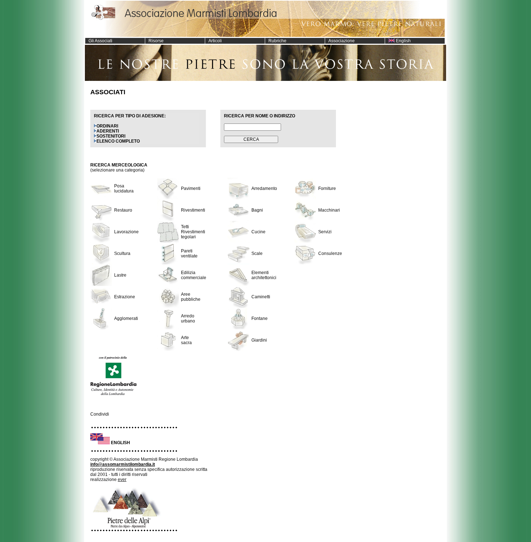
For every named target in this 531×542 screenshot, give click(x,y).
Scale (257, 253)
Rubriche (275, 40)
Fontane (259, 318)
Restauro (123, 210)
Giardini (259, 340)
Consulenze (330, 253)
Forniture (327, 188)
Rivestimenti (193, 210)
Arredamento (264, 188)
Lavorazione (126, 231)
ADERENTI (107, 131)
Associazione (340, 40)
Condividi (99, 414)
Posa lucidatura (124, 188)
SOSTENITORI (110, 136)
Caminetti (260, 296)
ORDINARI (107, 126)
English (403, 40)
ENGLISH (120, 442)
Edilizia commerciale (193, 275)
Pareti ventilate (189, 253)
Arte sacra (186, 340)
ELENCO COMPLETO (118, 141)
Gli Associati (98, 40)
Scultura (122, 253)
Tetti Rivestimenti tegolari (193, 231)
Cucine (258, 231)
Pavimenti (190, 188)
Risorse (154, 40)
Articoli (213, 40)
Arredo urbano (188, 318)
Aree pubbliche (190, 297)
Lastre (120, 275)
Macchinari (329, 210)
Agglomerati (126, 318)
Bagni (257, 210)
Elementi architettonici (263, 275)
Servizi (325, 231)
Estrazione (124, 296)
